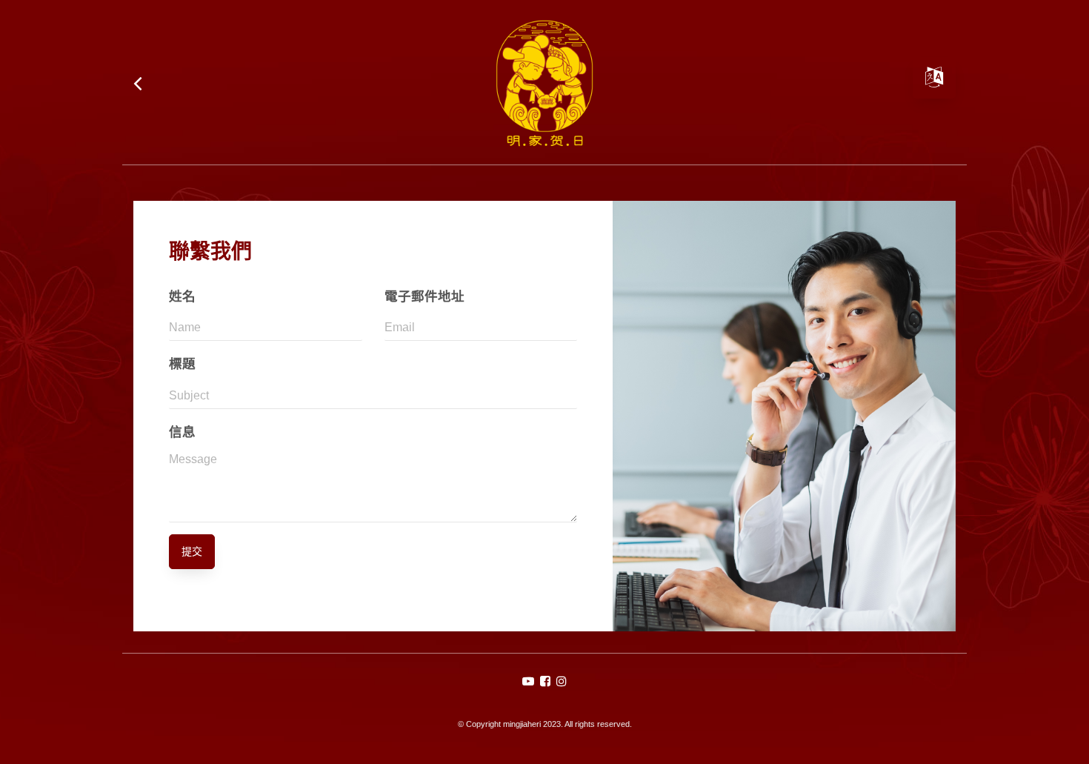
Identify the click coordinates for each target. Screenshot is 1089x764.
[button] (528, 681)
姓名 (182, 296)
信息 (182, 432)
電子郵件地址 (424, 296)
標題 (182, 363)
